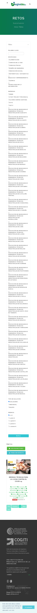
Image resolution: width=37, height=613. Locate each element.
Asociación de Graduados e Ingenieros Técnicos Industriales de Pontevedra (18, 269)
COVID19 (14, 487)
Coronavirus (22, 487)
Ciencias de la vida (16, 62)
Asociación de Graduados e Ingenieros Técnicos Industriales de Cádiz (18, 177)
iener (11, 94)
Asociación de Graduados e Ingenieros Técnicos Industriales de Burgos (18, 162)
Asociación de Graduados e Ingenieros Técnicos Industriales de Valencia (18, 333)
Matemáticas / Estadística (19, 73)
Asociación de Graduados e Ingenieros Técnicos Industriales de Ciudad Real (18, 201)
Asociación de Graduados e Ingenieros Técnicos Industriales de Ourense (18, 261)
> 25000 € (12, 421)
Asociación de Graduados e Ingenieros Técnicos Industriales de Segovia (18, 318)
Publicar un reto (17, 452)
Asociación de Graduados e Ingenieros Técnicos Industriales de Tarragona (18, 326)
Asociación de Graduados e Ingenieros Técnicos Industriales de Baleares (18, 155)
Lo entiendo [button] (28, 607)
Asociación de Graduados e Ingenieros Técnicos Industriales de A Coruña (18, 208)
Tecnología (23, 496)
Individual (13, 404)
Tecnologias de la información (15, 85)
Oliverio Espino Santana (18, 99)
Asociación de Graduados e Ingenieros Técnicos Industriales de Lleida (18, 232)
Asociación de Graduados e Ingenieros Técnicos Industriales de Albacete (18, 111)
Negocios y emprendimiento (18, 77)
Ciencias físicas (15, 65)
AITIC (11, 102)
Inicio (16, 27)
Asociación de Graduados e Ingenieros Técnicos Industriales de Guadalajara (18, 217)
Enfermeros (21, 494)
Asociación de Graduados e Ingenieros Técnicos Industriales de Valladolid (18, 340)
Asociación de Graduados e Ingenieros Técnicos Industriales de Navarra (18, 254)
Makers (19, 492)
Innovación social (16, 71)
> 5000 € (12, 418)
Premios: (11, 412)
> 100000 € (12, 426)
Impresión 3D (21, 490)
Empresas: (11, 91)
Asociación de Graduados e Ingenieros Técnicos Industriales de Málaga (18, 247)
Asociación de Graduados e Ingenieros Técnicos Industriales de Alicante (18, 118)
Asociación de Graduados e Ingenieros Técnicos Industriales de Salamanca (18, 302)
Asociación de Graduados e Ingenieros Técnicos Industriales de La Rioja (18, 294)
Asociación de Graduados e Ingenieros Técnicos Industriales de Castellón (18, 370)
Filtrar (19, 436)
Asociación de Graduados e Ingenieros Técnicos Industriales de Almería (18, 125)
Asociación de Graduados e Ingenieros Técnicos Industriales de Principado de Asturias (18, 277)
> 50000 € (12, 423)
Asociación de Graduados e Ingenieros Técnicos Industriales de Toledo (18, 384)
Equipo (11, 407)
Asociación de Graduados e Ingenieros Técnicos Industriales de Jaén (18, 225)
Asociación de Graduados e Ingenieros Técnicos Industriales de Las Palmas (18, 377)
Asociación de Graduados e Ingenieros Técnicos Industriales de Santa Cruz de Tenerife (18, 310)
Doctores (25, 492)
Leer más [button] (11, 610)
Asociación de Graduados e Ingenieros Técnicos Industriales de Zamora (18, 348)
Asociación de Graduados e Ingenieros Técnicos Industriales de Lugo (18, 239)
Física (24, 488)
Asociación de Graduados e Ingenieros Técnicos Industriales (18, 355)
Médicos (14, 494)
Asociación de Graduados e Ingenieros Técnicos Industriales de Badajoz (18, 148)
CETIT (11, 105)
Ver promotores (17, 448)
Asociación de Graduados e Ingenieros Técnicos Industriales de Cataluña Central (18, 193)
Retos (21, 27)
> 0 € (11, 415)
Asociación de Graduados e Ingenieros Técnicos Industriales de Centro (18, 362)
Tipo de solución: (14, 399)
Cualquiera (13, 401)
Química (12, 80)
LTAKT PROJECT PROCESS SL (18, 97)
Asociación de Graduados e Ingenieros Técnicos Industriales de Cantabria (18, 184)
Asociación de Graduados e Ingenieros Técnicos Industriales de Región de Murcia (18, 286)
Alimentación (14, 59)
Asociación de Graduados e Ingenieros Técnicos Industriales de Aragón (18, 133)
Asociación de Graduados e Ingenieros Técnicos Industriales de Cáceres (18, 170)
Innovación (21, 497)
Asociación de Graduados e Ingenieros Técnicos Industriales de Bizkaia (18, 392)
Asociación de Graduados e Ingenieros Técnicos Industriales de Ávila (18, 140)
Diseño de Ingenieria (16, 68)
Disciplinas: (12, 57)
